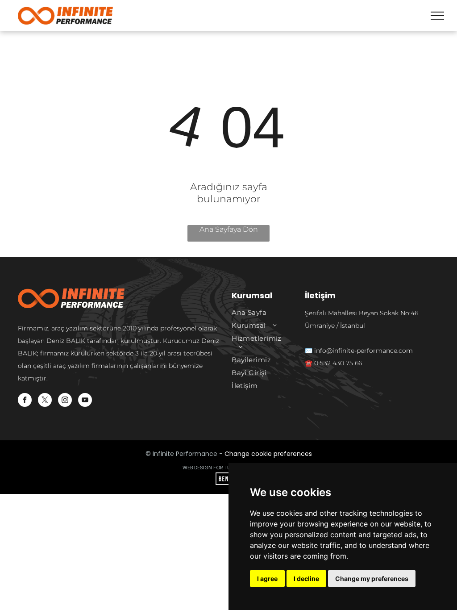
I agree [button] (267, 578)
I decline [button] (306, 578)
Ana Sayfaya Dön (228, 229)
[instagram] (65, 401)
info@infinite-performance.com (363, 351)
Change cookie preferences (268, 453)
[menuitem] (260, 312)
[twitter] (45, 401)
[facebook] (25, 401)
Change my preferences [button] (371, 578)
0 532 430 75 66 (338, 363)
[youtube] (85, 401)
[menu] (437, 15)
